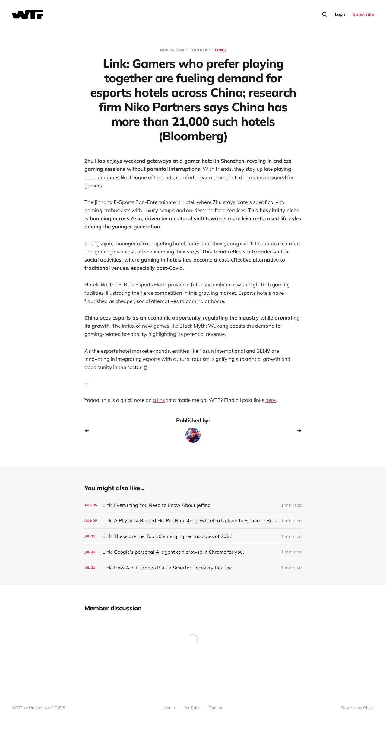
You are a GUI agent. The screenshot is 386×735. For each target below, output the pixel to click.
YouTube (192, 707)
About (169, 707)
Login (340, 14)
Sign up (215, 707)
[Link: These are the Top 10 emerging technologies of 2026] (193, 536)
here (270, 400)
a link (159, 400)
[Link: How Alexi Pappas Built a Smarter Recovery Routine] (193, 567)
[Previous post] (88, 430)
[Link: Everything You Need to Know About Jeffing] (193, 505)
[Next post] (297, 430)
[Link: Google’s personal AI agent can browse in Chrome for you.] (193, 552)
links (220, 50)
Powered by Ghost (357, 707)
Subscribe (363, 14)
